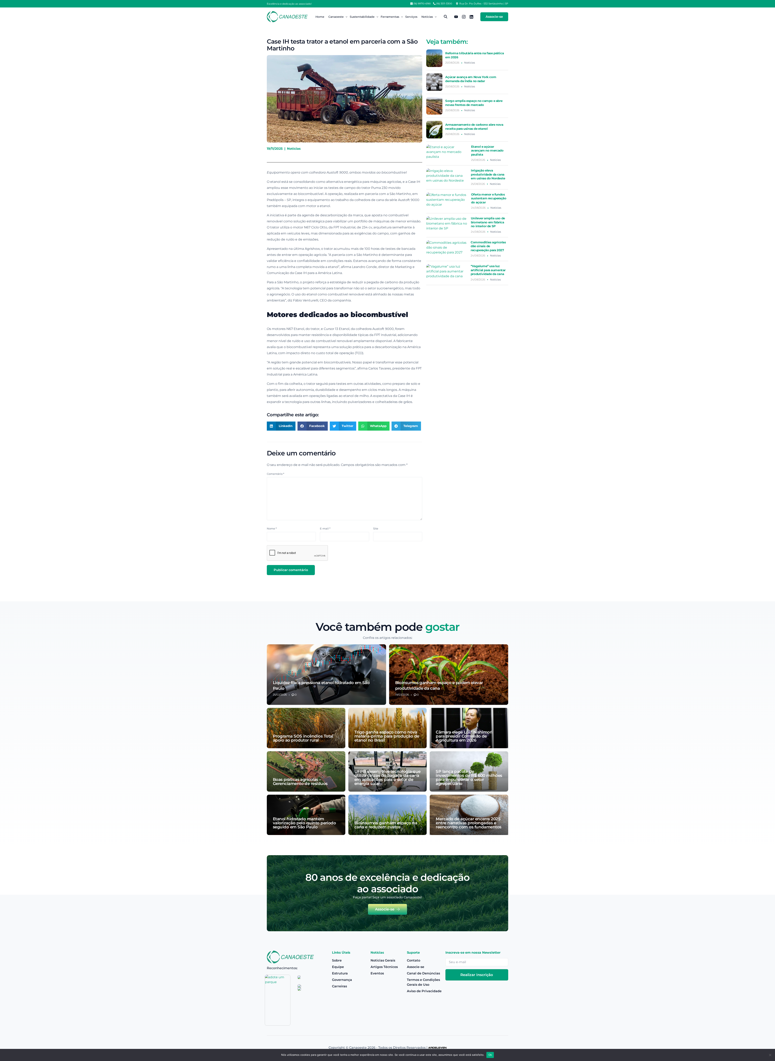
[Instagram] (464, 16)
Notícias (294, 149)
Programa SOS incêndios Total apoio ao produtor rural (303, 738)
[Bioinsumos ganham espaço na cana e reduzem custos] (387, 815)
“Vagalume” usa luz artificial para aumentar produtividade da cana (488, 270)
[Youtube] (456, 16)
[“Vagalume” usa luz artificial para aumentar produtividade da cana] (447, 273)
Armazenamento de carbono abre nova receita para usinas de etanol (474, 127)
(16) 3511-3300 (444, 3)
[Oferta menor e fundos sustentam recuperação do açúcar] (447, 201)
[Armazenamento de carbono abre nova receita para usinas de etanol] (434, 129)
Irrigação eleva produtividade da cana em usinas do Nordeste (488, 174)
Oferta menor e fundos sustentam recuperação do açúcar (488, 198)
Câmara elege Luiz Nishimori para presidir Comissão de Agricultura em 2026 (464, 736)
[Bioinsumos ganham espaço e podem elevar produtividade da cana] (448, 674)
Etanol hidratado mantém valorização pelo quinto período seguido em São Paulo (304, 822)
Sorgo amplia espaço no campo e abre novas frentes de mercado (473, 103)
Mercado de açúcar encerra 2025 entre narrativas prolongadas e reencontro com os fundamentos (468, 822)
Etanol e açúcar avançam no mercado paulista (487, 150)
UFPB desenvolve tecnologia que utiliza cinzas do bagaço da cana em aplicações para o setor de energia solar (387, 777)
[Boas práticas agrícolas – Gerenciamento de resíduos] (306, 771)
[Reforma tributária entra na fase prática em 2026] (434, 58)
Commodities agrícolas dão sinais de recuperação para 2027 (488, 246)
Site (375, 528)
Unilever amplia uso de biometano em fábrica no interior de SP (488, 222)
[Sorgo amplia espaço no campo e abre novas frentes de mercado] (434, 106)
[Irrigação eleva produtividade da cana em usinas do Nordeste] (447, 177)
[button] (281, 426)
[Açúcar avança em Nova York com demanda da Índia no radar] (434, 82)
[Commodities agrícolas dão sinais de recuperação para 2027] (447, 249)
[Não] (770, 1055)
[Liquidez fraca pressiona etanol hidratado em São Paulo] (326, 674)
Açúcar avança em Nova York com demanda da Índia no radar (470, 79)
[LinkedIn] (471, 16)
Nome (272, 528)
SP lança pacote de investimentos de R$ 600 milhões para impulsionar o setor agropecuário (469, 777)
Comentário (275, 473)
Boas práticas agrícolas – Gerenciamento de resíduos (300, 781)
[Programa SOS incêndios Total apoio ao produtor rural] (306, 728)
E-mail (325, 528)
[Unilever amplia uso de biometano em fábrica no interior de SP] (447, 225)
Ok (490, 1054)
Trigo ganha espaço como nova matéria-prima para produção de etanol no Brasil (386, 736)
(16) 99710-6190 (422, 3)
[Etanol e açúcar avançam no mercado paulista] (447, 153)
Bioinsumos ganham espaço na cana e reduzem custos (385, 824)
